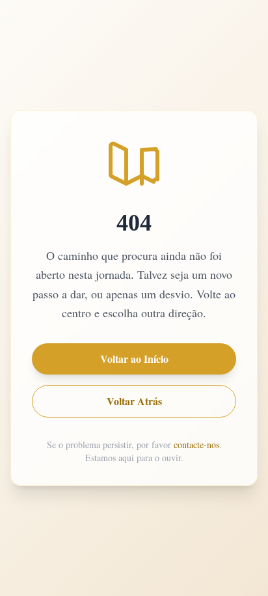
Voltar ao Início (134, 358)
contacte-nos (196, 444)
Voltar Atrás (134, 400)
